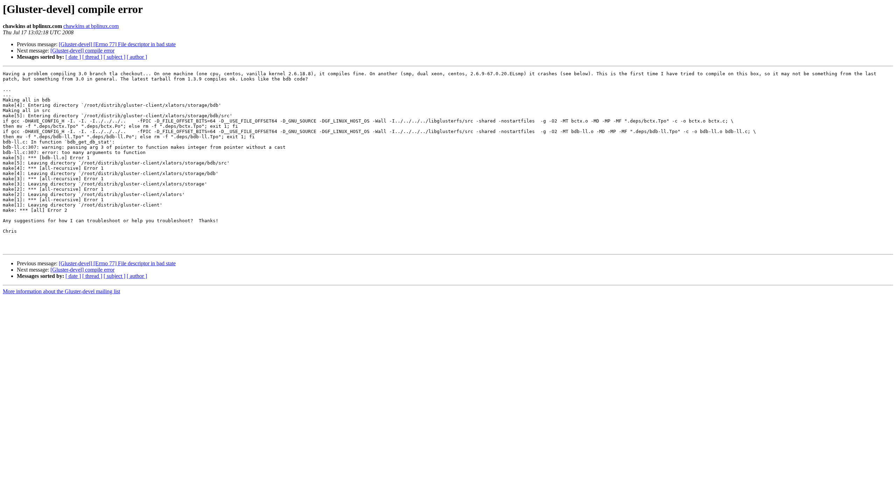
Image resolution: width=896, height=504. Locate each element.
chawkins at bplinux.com (91, 26)
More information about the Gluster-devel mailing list (61, 291)
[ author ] (137, 57)
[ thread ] (92, 57)
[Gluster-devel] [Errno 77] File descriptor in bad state (117, 44)
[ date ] (73, 57)
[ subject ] (114, 57)
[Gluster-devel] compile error (82, 51)
